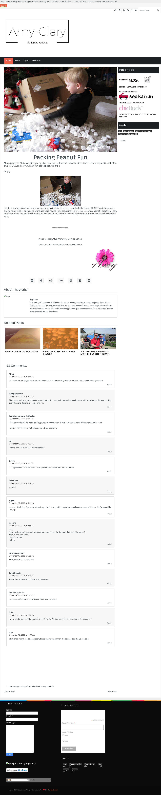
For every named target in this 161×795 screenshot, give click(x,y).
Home (8, 61)
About (17, 61)
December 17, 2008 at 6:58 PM (21, 556)
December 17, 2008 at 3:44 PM (21, 376)
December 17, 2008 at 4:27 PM (21, 463)
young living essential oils (128, 134)
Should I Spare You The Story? (21, 351)
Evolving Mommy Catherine (22, 416)
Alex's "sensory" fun (48, 238)
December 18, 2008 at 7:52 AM (21, 615)
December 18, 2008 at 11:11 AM (22, 635)
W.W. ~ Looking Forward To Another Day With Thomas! (94, 352)
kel (10, 441)
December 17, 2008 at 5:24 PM (21, 483)
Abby (11, 374)
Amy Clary (67, 238)
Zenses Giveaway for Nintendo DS (133, 87)
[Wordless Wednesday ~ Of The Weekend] (60, 348)
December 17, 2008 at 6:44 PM (21, 525)
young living (146, 131)
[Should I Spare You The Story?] (22, 348)
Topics (26, 61)
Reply (109, 384)
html (66, 736)
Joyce (11, 500)
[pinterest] (115, 10)
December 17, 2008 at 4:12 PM (21, 419)
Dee (11, 632)
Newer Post (10, 691)
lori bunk (13, 480)
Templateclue (53, 790)
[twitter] (136, 10)
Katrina (12, 523)
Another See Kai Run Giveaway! (131, 103)
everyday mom (16, 393)
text (66, 741)
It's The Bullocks (17, 592)
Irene (11, 612)
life (125, 131)
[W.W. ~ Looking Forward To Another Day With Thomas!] (98, 348)
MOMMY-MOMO (16, 553)
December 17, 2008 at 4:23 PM (21, 444)
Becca (12, 461)
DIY (120, 131)
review (130, 131)
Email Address (68, 723)
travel (137, 131)
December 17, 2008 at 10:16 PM (22, 595)
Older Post (111, 691)
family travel (89, 764)
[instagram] (119, 10)
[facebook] (132, 10)
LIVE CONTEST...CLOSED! (128, 91)
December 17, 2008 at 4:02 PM (21, 396)
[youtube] (124, 10)
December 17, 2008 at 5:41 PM (21, 503)
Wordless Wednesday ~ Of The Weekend (59, 352)
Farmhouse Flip (75, 764)
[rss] (128, 10)
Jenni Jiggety (15, 573)
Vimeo (79, 238)
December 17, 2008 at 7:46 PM (21, 575)
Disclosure (36, 61)
